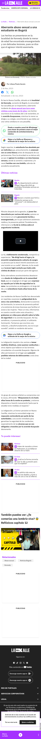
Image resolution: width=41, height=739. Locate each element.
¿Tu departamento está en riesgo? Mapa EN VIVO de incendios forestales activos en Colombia (26, 186)
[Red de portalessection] (38, 688)
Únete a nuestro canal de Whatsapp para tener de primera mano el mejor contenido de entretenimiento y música (23, 130)
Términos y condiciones (17, 707)
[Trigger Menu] (3, 3)
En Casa (17, 457)
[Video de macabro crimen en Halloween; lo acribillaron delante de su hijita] (7, 447)
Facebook (2, 93)
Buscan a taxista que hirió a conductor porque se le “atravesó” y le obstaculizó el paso (26, 201)
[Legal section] (38, 699)
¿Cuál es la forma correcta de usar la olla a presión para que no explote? (26, 461)
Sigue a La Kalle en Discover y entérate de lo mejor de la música (21, 140)
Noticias (12, 22)
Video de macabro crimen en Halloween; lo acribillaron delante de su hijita (26, 448)
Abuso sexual (9, 561)
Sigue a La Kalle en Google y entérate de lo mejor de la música (21, 335)
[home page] (20, 650)
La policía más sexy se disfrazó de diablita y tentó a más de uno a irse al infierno (25, 474)
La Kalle (4, 22)
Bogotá (16, 195)
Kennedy (7, 565)
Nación (16, 180)
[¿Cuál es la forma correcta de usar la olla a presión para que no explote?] (7, 460)
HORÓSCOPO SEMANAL (19, 8)
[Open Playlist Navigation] (38, 735)
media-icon (20, 735)
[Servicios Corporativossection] (38, 694)
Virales (16, 470)
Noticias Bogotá (25, 561)
